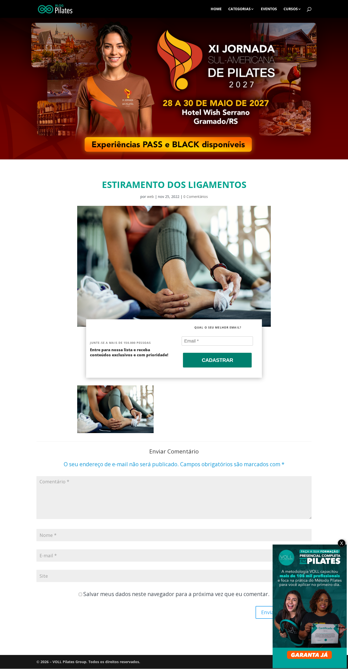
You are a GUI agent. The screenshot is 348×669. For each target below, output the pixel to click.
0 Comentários (195, 196)
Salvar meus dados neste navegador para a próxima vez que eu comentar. (176, 594)
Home (216, 9)
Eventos (269, 9)
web (150, 196)
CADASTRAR (217, 360)
